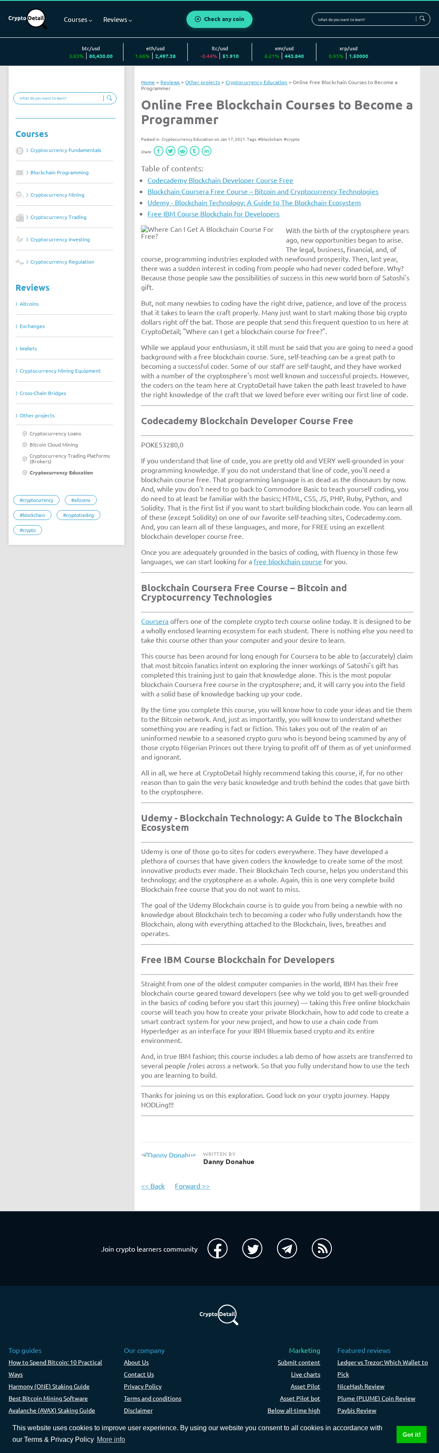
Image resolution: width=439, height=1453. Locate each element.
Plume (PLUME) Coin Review (376, 1398)
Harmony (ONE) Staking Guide (49, 1386)
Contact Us (139, 1374)
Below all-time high (294, 1410)
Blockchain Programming (59, 172)
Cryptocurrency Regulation (62, 261)
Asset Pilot (305, 1386)
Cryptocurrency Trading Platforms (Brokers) (70, 458)
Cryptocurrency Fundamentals (65, 150)
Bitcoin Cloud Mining (54, 444)
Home (148, 82)
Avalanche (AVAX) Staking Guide (52, 1410)
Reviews (32, 287)
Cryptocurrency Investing (60, 239)
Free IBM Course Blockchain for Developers (213, 213)
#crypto (292, 139)
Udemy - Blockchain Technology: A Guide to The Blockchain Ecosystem (254, 202)
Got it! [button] (412, 1434)
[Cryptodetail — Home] (28, 19)
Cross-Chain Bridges (43, 393)
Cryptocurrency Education (61, 472)
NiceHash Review (361, 1386)
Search (422, 19)
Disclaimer (138, 1410)
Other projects (37, 415)
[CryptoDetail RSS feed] (322, 1248)
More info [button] (111, 1439)
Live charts (305, 1374)
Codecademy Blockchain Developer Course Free (220, 180)
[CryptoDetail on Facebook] (217, 1248)
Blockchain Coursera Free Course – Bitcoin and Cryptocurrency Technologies (263, 191)
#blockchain (270, 139)
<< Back (153, 1185)
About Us (136, 1362)
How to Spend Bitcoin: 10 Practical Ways (55, 1368)
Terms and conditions (152, 1398)
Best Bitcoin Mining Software (48, 1398)
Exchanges (32, 326)
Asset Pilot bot (300, 1398)
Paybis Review (356, 1410)
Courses (31, 134)
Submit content (299, 1362)
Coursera (154, 621)
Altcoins (29, 304)
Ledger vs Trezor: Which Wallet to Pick (382, 1368)
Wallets (28, 348)
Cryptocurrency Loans (55, 433)
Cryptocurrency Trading (58, 217)
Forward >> (192, 1185)
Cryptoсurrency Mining (57, 195)
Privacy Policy (143, 1386)
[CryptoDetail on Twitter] (252, 1248)
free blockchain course (288, 561)
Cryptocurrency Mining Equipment (60, 371)
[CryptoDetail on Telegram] (287, 1248)
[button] (158, 151)
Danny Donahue (228, 1161)
